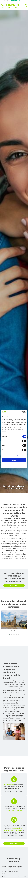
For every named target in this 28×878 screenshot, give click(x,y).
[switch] (24, 441)
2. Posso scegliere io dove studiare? (10, 872)
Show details (20, 455)
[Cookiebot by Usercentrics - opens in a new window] (20, 412)
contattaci (14, 585)
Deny (14, 465)
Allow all (14, 460)
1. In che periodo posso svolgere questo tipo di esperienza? (12, 867)
